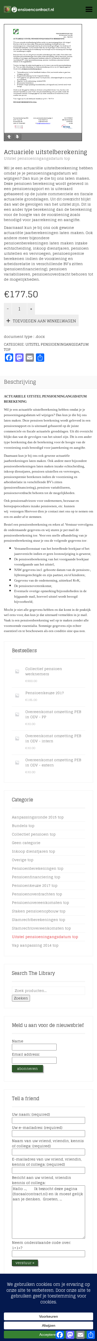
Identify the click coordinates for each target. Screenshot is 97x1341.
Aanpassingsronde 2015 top (38, 817)
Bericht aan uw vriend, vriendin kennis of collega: (41, 1180)
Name (17, 1041)
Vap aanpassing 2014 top (35, 945)
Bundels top (23, 825)
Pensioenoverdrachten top (37, 894)
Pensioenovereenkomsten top (40, 902)
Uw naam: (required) (31, 1115)
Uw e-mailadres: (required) (37, 1128)
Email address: (26, 1054)
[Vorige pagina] (9, 137)
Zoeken (21, 998)
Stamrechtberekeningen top (38, 919)
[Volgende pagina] (17, 137)
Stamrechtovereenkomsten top (41, 928)
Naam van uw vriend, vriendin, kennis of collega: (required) (48, 1143)
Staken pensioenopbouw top (38, 911)
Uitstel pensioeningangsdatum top (37, 158)
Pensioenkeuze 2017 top (34, 885)
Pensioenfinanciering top (36, 877)
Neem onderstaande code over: (41, 1245)
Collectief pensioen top (34, 834)
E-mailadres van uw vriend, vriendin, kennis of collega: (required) (47, 1162)
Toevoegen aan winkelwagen (44, 320)
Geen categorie (26, 842)
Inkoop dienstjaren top (33, 851)
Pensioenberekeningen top (37, 868)
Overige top (22, 860)
